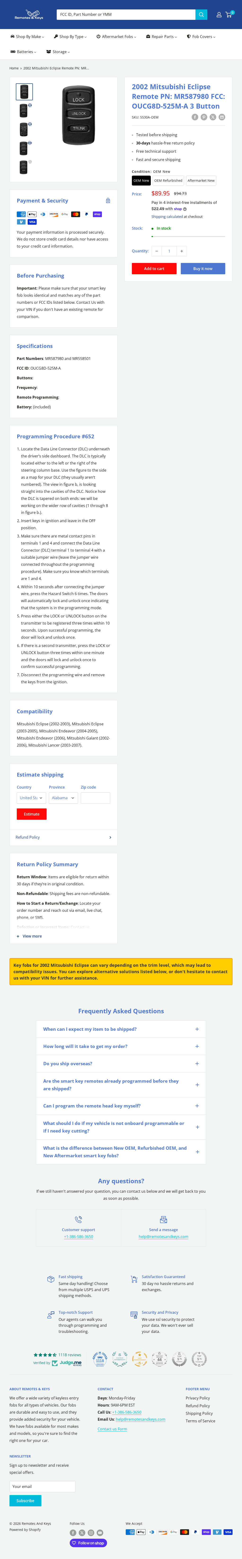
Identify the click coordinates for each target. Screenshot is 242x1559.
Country (24, 787)
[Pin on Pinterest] (204, 116)
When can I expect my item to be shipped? (90, 1029)
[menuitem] (27, 36)
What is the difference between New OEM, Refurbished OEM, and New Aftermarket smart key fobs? (115, 1152)
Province (57, 787)
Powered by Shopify (25, 1529)
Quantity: (140, 250)
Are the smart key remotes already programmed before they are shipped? (111, 1085)
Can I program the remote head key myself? (92, 1106)
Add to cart (154, 268)
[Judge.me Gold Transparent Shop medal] (139, 1359)
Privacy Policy (198, 1398)
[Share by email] (222, 116)
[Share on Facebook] (195, 116)
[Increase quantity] (182, 251)
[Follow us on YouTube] (100, 1532)
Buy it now (202, 268)
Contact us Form (112, 1429)
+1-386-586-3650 (78, 1236)
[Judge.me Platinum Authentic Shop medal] (119, 1359)
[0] (229, 14)
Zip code (88, 787)
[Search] (201, 14)
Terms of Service (200, 1421)
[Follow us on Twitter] (82, 1532)
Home (14, 68)
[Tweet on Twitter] (213, 116)
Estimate (31, 814)
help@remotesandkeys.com (163, 1236)
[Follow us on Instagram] (91, 1532)
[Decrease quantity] (157, 251)
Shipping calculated (167, 216)
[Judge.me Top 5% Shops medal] (179, 1359)
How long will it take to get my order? (85, 1046)
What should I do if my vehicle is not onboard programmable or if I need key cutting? (113, 1127)
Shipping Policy (199, 1413)
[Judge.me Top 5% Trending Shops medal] (199, 1359)
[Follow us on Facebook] (73, 1532)
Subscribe (25, 1500)
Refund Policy (28, 837)
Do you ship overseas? (67, 1063)
